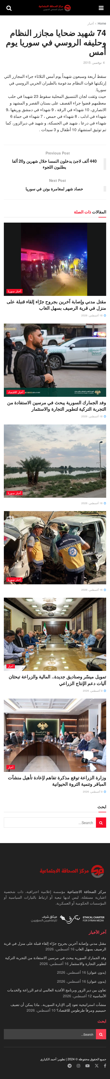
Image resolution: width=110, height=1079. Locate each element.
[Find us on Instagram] (78, 1065)
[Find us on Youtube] (87, 1065)
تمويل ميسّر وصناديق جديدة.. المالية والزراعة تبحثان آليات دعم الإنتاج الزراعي (57, 679)
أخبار (90, 23)
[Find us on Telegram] (70, 1065)
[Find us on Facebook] (105, 1065)
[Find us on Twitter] (97, 1065)
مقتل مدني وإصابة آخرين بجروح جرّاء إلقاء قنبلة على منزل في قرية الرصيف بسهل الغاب (56, 304)
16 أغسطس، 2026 (92, 315)
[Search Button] (9, 7)
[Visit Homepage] (55, 8)
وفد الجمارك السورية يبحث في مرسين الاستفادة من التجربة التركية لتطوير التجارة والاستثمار (56, 405)
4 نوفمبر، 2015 (94, 62)
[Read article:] (55, 461)
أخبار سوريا (14, 291)
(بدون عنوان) (96, 972)
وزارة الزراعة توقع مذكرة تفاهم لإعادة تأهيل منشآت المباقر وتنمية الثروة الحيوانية (57, 780)
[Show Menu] (101, 7)
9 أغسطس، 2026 (93, 690)
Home (102, 23)
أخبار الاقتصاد (15, 392)
